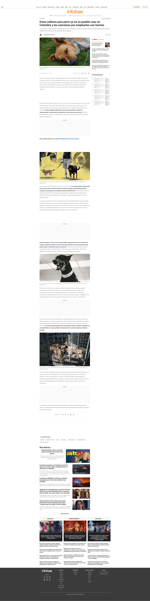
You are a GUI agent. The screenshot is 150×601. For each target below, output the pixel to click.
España (62, 7)
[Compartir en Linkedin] (82, 73)
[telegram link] (47, 580)
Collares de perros (50, 439)
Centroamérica (75, 7)
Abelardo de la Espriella (76, 15)
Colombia (58, 7)
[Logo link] (75, 11)
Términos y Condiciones (104, 572)
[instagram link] (50, 577)
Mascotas (64, 439)
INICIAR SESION (145, 7)
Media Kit (89, 581)
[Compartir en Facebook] (77, 73)
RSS (61, 589)
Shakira (100, 15)
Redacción (75, 572)
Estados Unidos (51, 7)
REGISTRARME (136, 7)
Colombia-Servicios (44, 442)
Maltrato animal (71, 439)
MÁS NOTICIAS (65, 513)
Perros (58, 439)
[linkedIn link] (50, 580)
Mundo (81, 7)
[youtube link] (44, 580)
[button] (2, 7)
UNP (82, 15)
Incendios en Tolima (59, 15)
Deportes (97, 7)
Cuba (85, 7)
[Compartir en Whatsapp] (74, 73)
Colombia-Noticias (81, 439)
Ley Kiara (42, 439)
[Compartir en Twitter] (80, 73)
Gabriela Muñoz (95, 15)
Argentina (44, 7)
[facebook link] (44, 577)
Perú (70, 7)
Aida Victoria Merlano (87, 15)
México (66, 7)
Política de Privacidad (104, 574)
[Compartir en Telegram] (85, 73)
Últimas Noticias (90, 7)
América (61, 572)
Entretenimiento (103, 7)
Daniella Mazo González (49, 34)
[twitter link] (47, 577)
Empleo (75, 574)
